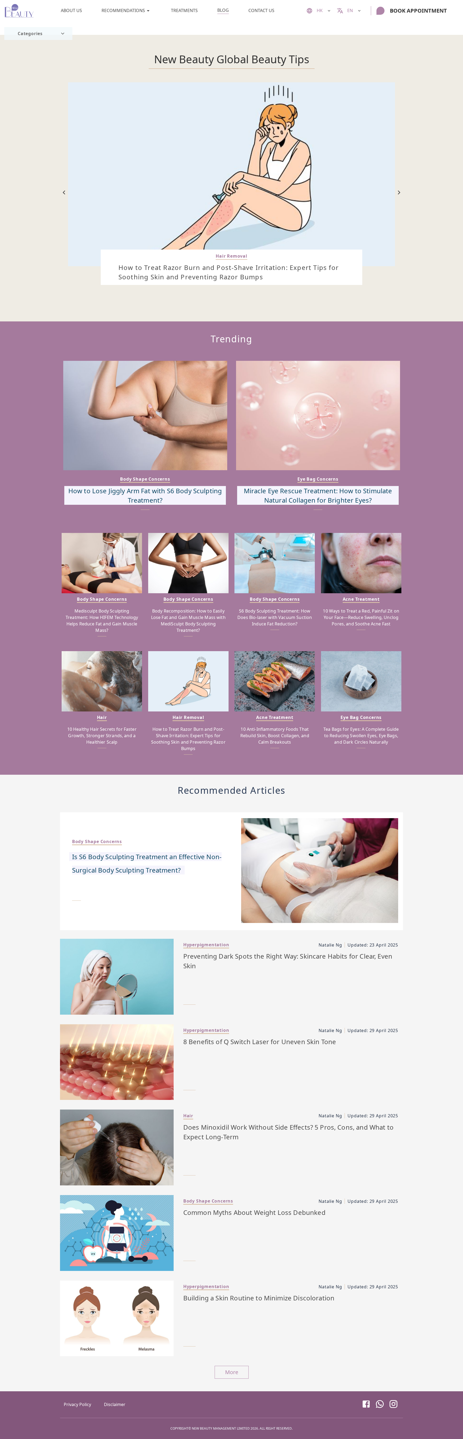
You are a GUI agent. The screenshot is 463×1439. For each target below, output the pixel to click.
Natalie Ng (330, 945)
